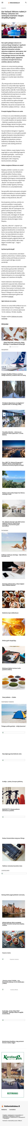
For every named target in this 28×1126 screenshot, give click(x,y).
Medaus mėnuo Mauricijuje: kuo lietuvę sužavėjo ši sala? (13, 493)
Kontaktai (12, 1109)
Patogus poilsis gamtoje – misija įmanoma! (13, 726)
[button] (10, 346)
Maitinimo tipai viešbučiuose (10, 613)
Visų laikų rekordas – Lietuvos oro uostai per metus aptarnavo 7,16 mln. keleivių (12, 433)
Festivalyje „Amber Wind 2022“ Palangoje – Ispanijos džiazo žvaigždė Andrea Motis (12, 1012)
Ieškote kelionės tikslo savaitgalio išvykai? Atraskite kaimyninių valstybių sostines (13, 924)
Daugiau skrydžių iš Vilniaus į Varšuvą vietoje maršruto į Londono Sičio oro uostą (13, 374)
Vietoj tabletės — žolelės (9, 697)
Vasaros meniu (6, 953)
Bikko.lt (20, 1120)
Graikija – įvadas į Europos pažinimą (12, 781)
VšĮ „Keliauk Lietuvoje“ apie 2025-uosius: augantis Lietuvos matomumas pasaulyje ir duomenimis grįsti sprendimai (13, 524)
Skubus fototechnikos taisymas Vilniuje (13, 838)
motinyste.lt (6, 1118)
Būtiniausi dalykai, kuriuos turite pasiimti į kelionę (11, 668)
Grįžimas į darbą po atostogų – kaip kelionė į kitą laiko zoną (14, 555)
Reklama (4, 1109)
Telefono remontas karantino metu (12, 866)
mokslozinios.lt (14, 1117)
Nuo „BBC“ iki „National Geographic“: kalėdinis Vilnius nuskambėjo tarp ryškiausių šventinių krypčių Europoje (13, 464)
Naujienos (3, 8)
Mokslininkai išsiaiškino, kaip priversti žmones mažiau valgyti (13, 1042)
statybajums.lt (11, 1115)
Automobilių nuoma (12, 1120)
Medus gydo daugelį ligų (9, 640)
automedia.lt (6, 1116)
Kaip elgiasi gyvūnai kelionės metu (12, 754)
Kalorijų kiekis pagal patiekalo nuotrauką (12, 895)
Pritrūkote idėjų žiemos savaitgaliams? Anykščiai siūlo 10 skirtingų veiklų (13, 403)
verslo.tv (18, 1116)
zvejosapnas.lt (21, 1117)
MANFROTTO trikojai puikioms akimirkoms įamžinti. (11, 809)
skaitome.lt (12, 1116)
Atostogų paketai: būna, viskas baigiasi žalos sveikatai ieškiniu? (13, 584)
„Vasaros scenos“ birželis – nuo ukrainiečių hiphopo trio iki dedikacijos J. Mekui (13, 982)
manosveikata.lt (19, 1115)
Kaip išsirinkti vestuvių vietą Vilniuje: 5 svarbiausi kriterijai (14, 343)
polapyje (10, 296)
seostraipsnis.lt (6, 1117)
